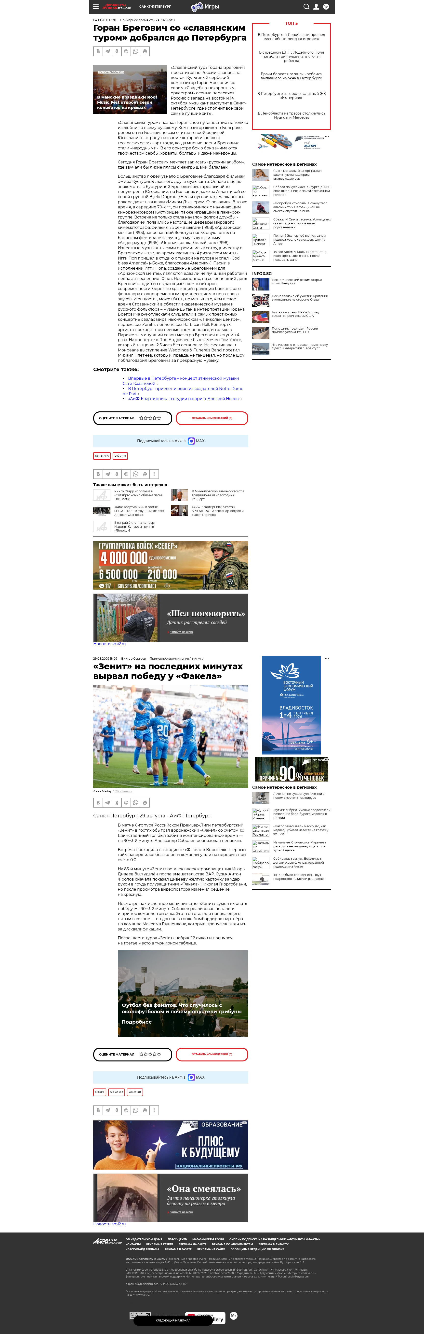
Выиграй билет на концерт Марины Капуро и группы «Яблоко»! (135, 526)
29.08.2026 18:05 (105, 658)
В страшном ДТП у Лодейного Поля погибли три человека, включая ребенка (291, 56)
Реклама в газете (159, 1244)
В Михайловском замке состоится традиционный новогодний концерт (218, 495)
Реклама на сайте (192, 1244)
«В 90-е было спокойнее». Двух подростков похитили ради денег (299, 877)
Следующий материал (173, 1320)
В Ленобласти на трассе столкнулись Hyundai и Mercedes (291, 115)
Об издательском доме (144, 1239)
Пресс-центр (177, 1239)
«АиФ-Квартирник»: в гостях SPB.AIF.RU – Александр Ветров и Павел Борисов (218, 511)
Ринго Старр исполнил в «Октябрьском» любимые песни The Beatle (138, 495)
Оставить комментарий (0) (212, 418)
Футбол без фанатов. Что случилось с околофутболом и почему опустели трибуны (182, 1008)
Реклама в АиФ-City (274, 1244)
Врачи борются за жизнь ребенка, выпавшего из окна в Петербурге (291, 76)
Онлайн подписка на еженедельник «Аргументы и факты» (274, 1239)
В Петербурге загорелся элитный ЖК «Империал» (291, 96)
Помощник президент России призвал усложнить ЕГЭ (295, 330)
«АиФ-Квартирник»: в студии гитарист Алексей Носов (183, 398)
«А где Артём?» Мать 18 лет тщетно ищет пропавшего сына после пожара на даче (300, 255)
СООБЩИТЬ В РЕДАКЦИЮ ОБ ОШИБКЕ (257, 1249)
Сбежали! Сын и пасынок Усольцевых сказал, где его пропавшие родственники (302, 223)
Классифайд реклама (142, 1249)
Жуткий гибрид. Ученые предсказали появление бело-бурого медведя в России (302, 814)
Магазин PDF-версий (208, 1239)
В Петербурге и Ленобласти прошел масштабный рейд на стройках (291, 37)
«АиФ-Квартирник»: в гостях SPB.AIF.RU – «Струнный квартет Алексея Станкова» (139, 511)
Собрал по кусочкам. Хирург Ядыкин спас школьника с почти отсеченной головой (301, 191)
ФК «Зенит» (123, 791)
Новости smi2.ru (109, 643)
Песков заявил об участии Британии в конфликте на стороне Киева (300, 297)
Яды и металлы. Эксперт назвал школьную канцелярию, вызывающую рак (297, 174)
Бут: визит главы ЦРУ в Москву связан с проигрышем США (295, 314)
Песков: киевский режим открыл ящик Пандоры (297, 281)
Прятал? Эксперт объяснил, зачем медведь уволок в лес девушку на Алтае (299, 239)
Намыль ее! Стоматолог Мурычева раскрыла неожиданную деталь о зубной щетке (299, 846)
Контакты (133, 1244)
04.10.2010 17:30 (104, 20)
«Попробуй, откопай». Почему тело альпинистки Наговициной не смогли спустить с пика (300, 207)
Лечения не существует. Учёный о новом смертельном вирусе (299, 795)
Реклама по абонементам (232, 1244)
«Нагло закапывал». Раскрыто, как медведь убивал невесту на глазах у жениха (300, 830)
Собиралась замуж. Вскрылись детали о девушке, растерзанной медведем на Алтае (298, 862)
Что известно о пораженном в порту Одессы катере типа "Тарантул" (300, 346)
